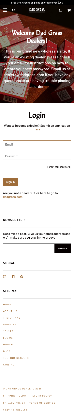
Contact (9, 364)
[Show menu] (5, 10)
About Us (10, 311)
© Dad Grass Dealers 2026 (22, 389)
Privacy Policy (14, 403)
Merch (8, 344)
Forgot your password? (59, 167)
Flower (9, 338)
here (37, 129)
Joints (8, 331)
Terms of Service (42, 403)
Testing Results (16, 358)
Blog (7, 351)
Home (7, 304)
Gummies (9, 324)
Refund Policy (41, 396)
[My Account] (60, 10)
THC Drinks (11, 318)
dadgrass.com (12, 196)
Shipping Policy (15, 396)
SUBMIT (62, 248)
